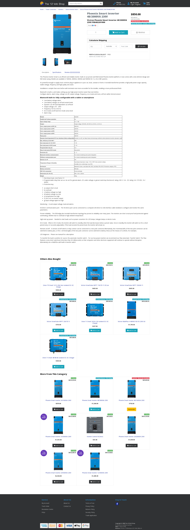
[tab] (45, 72)
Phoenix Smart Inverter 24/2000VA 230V (131, 436)
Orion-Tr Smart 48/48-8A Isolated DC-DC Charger (58, 358)
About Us (67, 503)
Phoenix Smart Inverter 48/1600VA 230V (131, 400)
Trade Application (91, 515)
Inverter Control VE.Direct (95, 436)
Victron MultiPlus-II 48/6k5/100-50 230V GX (131, 321)
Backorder (131, 409)
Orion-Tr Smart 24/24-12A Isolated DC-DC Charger (95, 322)
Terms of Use (90, 503)
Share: (90, 25)
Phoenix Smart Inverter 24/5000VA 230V (58, 473)
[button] (119, 3)
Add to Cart (119, 32)
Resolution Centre (47, 509)
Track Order (45, 506)
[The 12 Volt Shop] (52, 3)
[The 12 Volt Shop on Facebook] (117, 503)
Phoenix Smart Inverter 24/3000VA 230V (58, 436)
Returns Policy (90, 509)
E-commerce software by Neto (123, 525)
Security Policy (90, 512)
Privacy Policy (90, 506)
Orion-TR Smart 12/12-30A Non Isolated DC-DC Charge (58, 286)
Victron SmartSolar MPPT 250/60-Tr (131, 285)
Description (45, 72)
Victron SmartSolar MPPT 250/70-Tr (58, 321)
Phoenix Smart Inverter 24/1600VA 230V (58, 400)
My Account (45, 503)
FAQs (43, 512)
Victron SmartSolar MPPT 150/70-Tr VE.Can (95, 285)
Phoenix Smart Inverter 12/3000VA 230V (95, 473)
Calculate (142, 46)
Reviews (67, 72)
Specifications (56, 72)
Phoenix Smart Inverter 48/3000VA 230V (95, 400)
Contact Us (67, 506)
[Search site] (101, 3)
